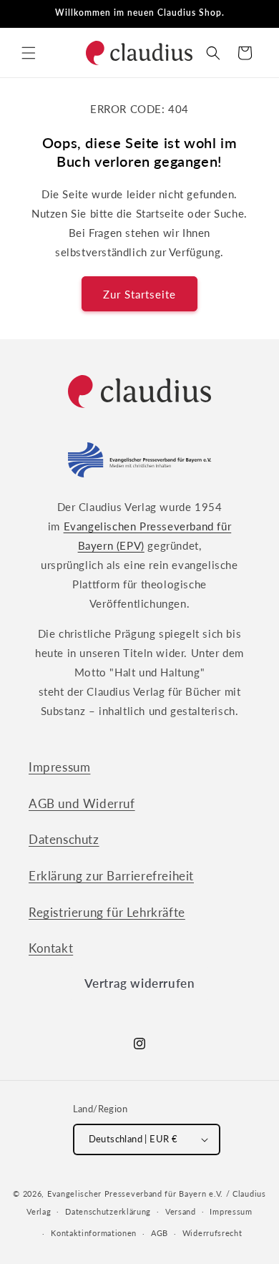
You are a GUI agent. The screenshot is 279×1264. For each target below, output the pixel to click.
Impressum (59, 766)
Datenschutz (64, 839)
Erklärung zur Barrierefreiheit (111, 875)
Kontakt (51, 948)
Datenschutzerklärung (108, 1211)
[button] (28, 53)
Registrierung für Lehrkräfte (107, 912)
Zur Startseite (139, 294)
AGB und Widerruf (82, 803)
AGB (159, 1233)
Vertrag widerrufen (139, 983)
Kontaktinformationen (94, 1233)
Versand (180, 1211)
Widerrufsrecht (212, 1233)
